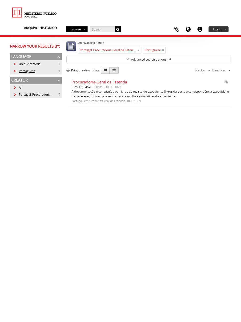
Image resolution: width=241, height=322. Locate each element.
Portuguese (24, 71)
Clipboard (176, 29)
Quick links (200, 29)
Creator (19, 80)
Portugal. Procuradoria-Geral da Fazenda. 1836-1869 (52, 94)
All (20, 87)
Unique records (26, 64)
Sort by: (200, 70)
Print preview (80, 70)
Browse (75, 29)
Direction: (219, 70)
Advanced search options (148, 59)
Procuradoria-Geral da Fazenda (99, 82)
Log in (217, 29)
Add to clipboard (226, 82)
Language (188, 29)
